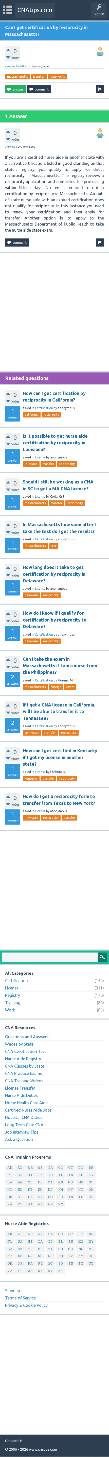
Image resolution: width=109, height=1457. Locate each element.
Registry (12, 995)
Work (10, 1010)
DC (80, 1167)
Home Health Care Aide (26, 1102)
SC (50, 1197)
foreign (56, 687)
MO (70, 1182)
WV (50, 1204)
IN (70, 1175)
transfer (39, 76)
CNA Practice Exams (23, 1073)
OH (91, 1189)
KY (91, 1175)
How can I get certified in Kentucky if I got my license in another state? (60, 757)
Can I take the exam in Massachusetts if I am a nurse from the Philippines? (60, 665)
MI (50, 1182)
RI (40, 1197)
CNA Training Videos (24, 1080)
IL (60, 1175)
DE (91, 1167)
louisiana (31, 464)
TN (70, 1197)
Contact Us (14, 1441)
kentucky (31, 778)
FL (9, 1175)
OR (20, 1197)
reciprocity (57, 76)
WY (60, 1204)
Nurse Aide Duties (21, 1095)
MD (30, 1182)
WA (30, 1204)
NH (40, 1189)
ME (40, 1182)
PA (30, 1197)
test (53, 545)
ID (50, 1175)
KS (80, 1175)
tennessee (32, 732)
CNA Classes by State (24, 1066)
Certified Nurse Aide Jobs (28, 1110)
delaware (31, 595)
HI (30, 1175)
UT (90, 1197)
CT (70, 1167)
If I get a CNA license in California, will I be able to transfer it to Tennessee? (59, 711)
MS (81, 1182)
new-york (31, 817)
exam (70, 687)
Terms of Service (20, 1298)
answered (11, 146)
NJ (50, 1189)
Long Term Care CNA (24, 1124)
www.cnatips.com (43, 1449)
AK (9, 1167)
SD (60, 1197)
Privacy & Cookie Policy (26, 1305)
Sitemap (12, 1290)
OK (9, 1197)
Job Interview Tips (22, 1132)
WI (40, 1204)
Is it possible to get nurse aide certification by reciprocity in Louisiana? (55, 442)
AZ (40, 1167)
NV (70, 1189)
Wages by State (19, 1044)
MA (19, 1182)
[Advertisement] (54, 312)
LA (9, 1182)
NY (80, 1189)
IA (40, 1175)
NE (30, 1189)
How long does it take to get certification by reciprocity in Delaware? (54, 574)
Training (12, 1002)
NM (60, 1189)
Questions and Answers (27, 1036)
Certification (23, 66)
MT (91, 1182)
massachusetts (17, 76)
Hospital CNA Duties (23, 1117)
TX (80, 1197)
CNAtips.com (34, 10)
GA (20, 1175)
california (32, 414)
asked (9, 66)
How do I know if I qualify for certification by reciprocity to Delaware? (54, 619)
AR (30, 1167)
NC (9, 1189)
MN (60, 1182)
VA (9, 1204)
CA (50, 1167)
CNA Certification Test (25, 1051)
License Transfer (20, 1088)
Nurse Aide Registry (23, 1058)
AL (20, 1167)
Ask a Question (19, 1139)
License (40, 457)
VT (19, 1204)
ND (20, 1189)
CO (60, 1167)
